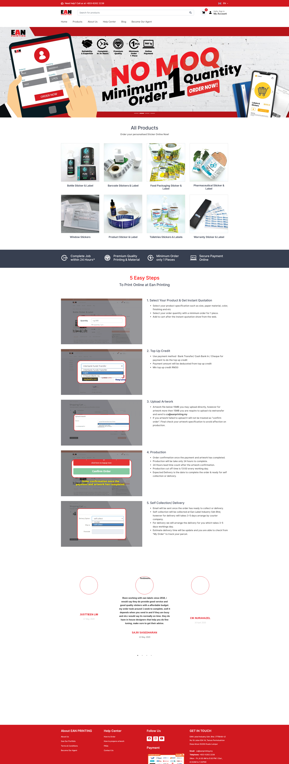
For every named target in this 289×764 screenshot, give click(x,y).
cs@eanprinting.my (176, 414)
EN (224, 3)
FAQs (106, 746)
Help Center (109, 21)
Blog (123, 21)
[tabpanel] (144, 607)
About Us (93, 21)
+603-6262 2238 (95, 3)
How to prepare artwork (114, 741)
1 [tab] (137, 655)
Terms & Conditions (69, 746)
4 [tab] (151, 655)
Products (77, 21)
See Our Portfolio (68, 741)
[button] (21, 72)
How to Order (109, 737)
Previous (58, 607)
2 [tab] (142, 655)
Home (64, 21)
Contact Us (108, 750)
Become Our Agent (142, 21)
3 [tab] (146, 655)
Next (230, 607)
